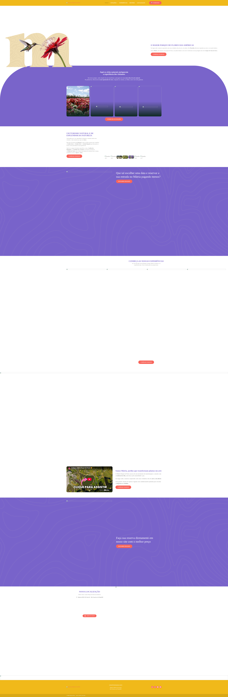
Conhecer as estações (114, 119)
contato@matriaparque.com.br (115, 685)
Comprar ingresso (158, 54)
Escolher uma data (124, 181)
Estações (113, 2)
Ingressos (156, 2)
